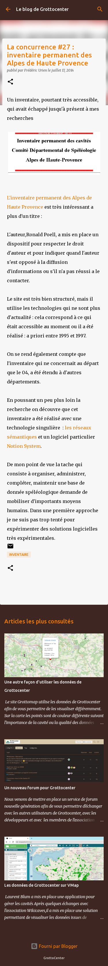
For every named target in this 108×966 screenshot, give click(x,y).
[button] (10, 82)
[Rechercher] (99, 9)
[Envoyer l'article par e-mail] (10, 548)
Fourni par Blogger (57, 946)
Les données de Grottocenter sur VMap (41, 885)
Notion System (24, 446)
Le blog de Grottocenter (42, 9)
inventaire (19, 554)
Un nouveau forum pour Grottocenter (39, 788)
